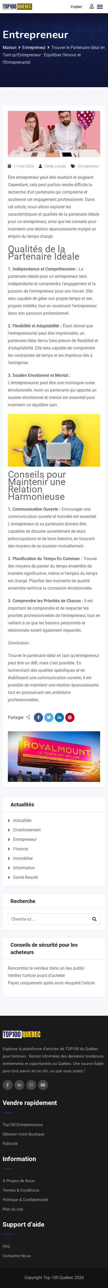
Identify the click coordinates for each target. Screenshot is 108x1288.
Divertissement (27, 829)
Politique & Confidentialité (25, 1199)
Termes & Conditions (21, 1190)
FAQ (6, 1246)
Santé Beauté (25, 877)
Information (24, 867)
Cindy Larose (55, 166)
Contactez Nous (17, 1256)
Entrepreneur (88, 166)
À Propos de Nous (19, 1180)
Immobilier (23, 858)
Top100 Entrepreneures (23, 1124)
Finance (20, 848)
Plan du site (13, 1209)
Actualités (22, 820)
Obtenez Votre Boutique (23, 1134)
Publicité (10, 1143)
